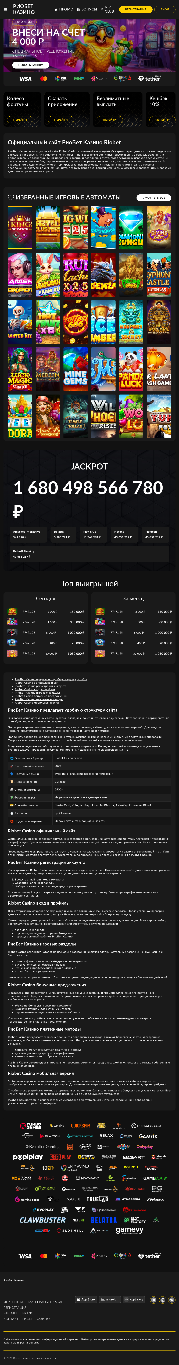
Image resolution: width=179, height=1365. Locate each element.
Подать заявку (30, 65)
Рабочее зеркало (18, 1313)
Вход (165, 9)
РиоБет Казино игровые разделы (37, 692)
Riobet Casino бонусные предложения (41, 696)
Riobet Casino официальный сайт (37, 682)
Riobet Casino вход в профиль (35, 689)
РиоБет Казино (24, 9)
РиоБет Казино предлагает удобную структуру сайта (51, 679)
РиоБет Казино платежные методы (39, 699)
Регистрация (136, 9)
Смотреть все (154, 197)
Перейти (20, 119)
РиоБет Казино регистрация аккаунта (40, 686)
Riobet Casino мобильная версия (37, 702)
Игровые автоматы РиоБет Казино (34, 1302)
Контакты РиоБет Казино (26, 1319)
